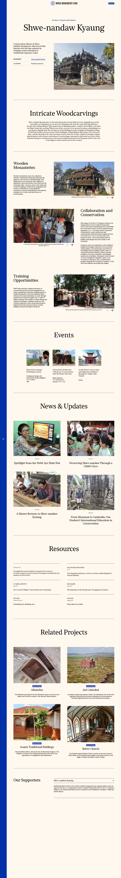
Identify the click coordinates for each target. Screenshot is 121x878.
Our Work (55, 20)
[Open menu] (3, 439)
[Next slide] (112, 197)
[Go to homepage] (64, 6)
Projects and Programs (68, 20)
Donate (111, 3)
